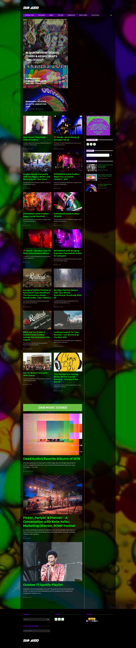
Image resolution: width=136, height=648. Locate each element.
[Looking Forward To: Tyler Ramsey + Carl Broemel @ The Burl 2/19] (68, 320)
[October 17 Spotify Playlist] (52, 561)
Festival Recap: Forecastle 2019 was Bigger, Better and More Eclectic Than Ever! (36, 176)
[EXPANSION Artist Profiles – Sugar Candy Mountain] (37, 201)
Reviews (41, 62)
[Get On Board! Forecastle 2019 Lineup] (37, 361)
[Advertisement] (99, 207)
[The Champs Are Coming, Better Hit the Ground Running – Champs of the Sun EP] (68, 362)
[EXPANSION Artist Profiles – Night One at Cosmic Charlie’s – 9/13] (68, 162)
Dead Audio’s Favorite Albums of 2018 (51, 459)
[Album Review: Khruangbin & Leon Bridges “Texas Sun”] (91, 177)
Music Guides (83, 15)
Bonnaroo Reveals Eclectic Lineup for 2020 (45, 99)
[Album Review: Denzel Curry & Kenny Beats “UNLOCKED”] (91, 167)
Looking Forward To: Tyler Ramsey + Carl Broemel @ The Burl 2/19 (66, 334)
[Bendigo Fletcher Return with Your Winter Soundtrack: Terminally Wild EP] (68, 278)
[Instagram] (111, 2)
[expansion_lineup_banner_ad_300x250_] (98, 125)
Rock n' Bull (95, 15)
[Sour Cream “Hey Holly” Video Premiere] (37, 125)
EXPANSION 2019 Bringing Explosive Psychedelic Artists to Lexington (68, 253)
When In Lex (71, 15)
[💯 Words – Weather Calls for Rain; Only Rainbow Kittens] (37, 238)
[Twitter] (109, 2)
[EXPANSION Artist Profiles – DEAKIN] (68, 201)
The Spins (60, 15)
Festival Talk (29, 15)
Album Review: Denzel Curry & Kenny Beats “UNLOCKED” (45, 42)
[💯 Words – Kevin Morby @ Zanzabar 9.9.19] (68, 125)
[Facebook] (107, 2)
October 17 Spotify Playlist (43, 585)
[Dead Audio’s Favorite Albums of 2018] (52, 434)
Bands (51, 15)
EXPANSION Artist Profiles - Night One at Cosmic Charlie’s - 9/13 (67, 176)
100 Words (41, 15)
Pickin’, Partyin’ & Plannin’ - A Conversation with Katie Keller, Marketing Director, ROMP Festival (49, 522)
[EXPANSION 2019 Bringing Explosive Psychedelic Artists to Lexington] (68, 238)
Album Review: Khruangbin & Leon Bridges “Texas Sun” (45, 76)
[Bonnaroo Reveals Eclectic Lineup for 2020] (91, 188)
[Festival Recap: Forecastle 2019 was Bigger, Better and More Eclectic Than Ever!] (37, 162)
